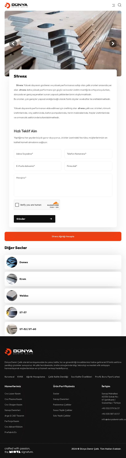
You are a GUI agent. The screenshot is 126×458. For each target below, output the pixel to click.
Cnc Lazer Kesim (13, 393)
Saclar (56, 393)
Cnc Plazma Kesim (13, 399)
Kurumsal (9, 376)
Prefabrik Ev (11, 432)
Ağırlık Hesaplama (35, 376)
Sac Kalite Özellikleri (81, 376)
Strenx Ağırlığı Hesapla (63, 236)
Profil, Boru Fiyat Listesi (107, 376)
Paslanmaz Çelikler (62, 404)
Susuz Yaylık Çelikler (62, 410)
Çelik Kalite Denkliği (58, 376)
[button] (13, 43)
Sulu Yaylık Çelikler (62, 415)
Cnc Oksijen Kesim (13, 404)
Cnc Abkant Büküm (14, 426)
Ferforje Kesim (12, 421)
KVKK (20, 376)
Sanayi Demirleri (12, 410)
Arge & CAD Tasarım (14, 415)
